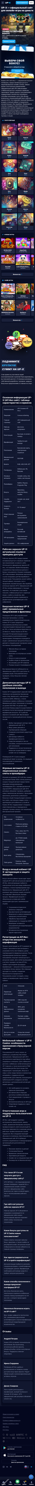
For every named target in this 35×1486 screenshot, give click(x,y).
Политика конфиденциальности (11, 1420)
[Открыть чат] (31, 1477)
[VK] (7, 1467)
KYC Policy (6, 1429)
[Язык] (26, 1467)
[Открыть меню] (2, 2)
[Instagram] (3, 1467)
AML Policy (6, 1426)
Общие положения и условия (11, 1414)
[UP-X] (8, 2)
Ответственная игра (8, 1417)
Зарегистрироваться (22, 2)
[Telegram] (10, 1467)
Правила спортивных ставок (11, 1423)
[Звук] (31, 1467)
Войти (31, 2)
